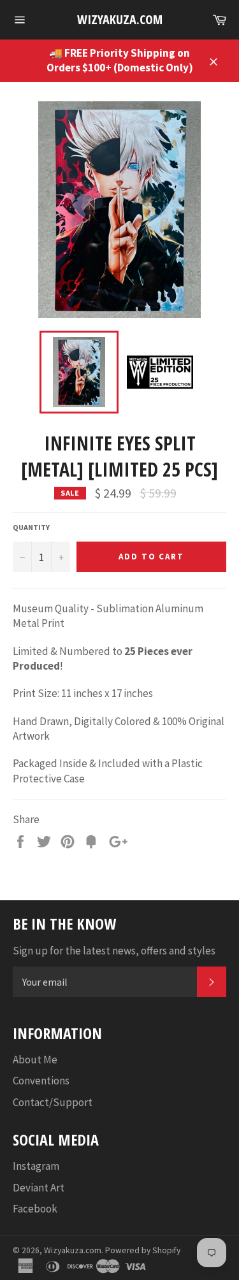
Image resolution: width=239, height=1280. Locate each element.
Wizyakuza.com (120, 19)
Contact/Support (52, 1102)
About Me (35, 1060)
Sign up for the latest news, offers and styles (114, 951)
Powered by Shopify (142, 1250)
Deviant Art (38, 1188)
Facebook (35, 1209)
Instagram (36, 1166)
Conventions (41, 1081)
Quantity (31, 527)
